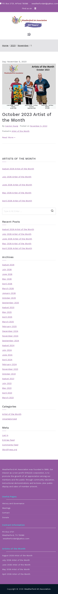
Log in (5, 435)
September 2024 (10, 341)
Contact (6, 513)
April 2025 (7, 317)
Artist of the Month (21, 131)
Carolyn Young (11, 126)
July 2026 (7, 269)
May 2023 (6, 388)
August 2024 (8, 345)
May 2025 (7, 312)
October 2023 (9, 374)
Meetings (6, 508)
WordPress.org (9, 449)
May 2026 (7, 279)
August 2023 (8, 378)
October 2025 (9, 298)
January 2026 (9, 293)
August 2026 (8, 265)
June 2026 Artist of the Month (17, 185)
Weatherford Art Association (37, 589)
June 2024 (7, 355)
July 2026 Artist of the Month (16, 177)
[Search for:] (29, 211)
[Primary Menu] (29, 34)
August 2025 (8, 307)
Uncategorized (9, 419)
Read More (7, 137)
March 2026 (8, 288)
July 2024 (7, 350)
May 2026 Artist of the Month (16, 193)
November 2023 (10, 369)
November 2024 (10, 336)
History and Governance (13, 503)
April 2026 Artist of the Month (17, 201)
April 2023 (7, 393)
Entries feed (8, 440)
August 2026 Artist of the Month (18, 169)
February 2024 (9, 364)
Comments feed (10, 445)
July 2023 (6, 383)
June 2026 (7, 274)
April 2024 (7, 359)
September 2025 (10, 303)
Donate (5, 517)
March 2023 (8, 397)
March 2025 (8, 322)
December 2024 (10, 331)
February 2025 (9, 326)
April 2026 (7, 284)
